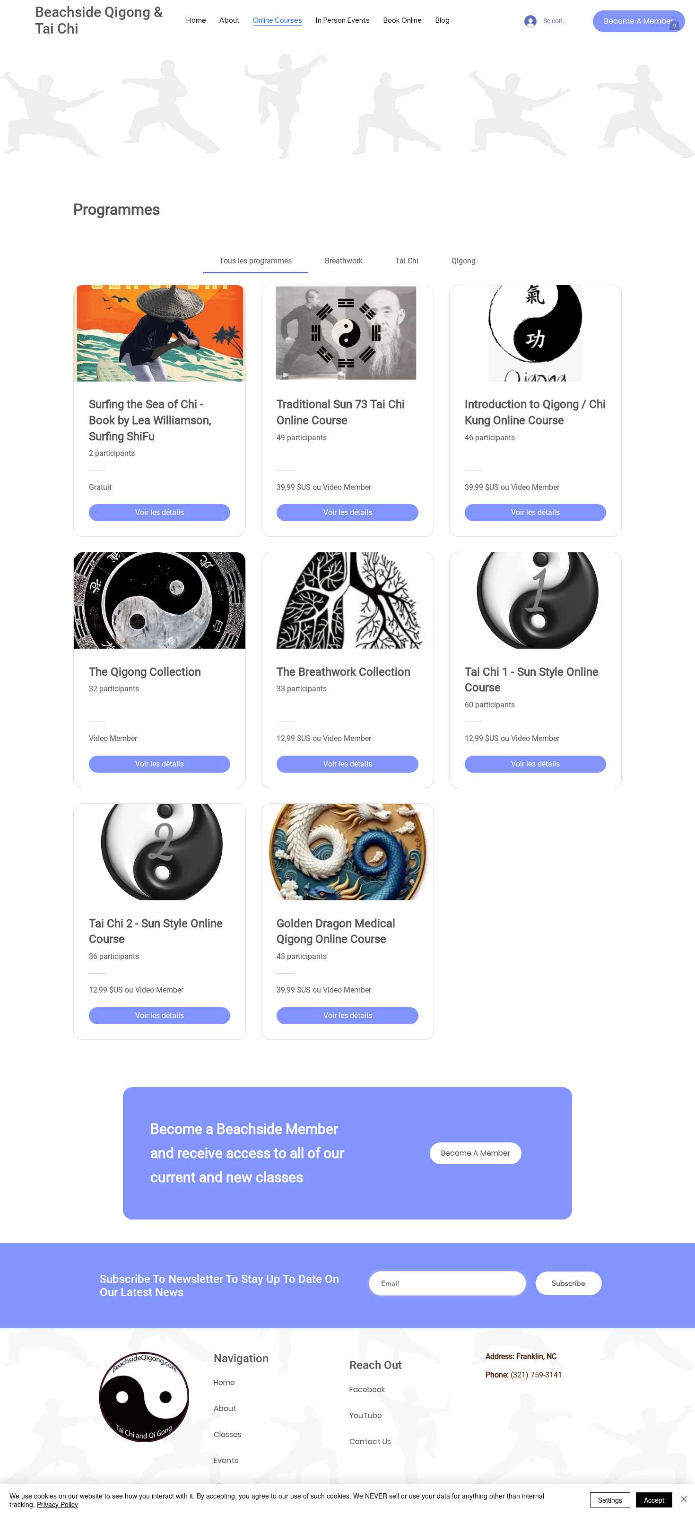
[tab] (255, 261)
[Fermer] (683, 1499)
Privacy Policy (57, 1504)
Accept (654, 1500)
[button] (674, 23)
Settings (610, 1500)
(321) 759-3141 (536, 1374)
